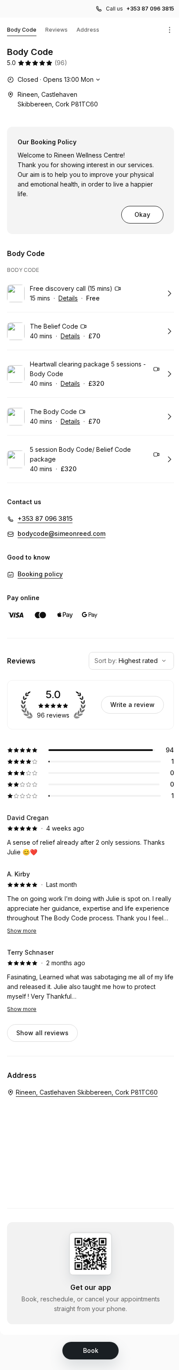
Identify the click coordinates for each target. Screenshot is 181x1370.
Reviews (56, 29)
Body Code (21, 29)
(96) (60, 62)
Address (87, 29)
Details (68, 298)
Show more (21, 930)
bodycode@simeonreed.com (61, 533)
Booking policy (40, 574)
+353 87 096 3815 (150, 8)
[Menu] (169, 30)
